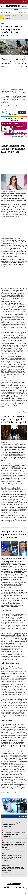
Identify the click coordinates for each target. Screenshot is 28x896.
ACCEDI (25, 6)
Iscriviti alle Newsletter (6, 2)
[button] (14, 805)
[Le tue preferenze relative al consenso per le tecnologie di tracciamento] (25, 893)
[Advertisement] (12, 79)
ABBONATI (24, 2)
